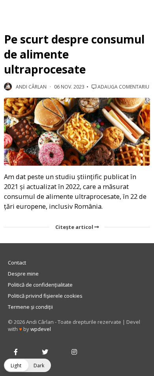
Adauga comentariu (122, 86)
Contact (17, 262)
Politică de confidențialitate (40, 284)
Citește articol (74, 227)
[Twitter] (45, 352)
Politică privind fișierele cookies (45, 295)
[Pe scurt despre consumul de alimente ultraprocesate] (77, 132)
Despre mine (23, 273)
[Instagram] (74, 352)
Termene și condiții (30, 306)
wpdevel (40, 329)
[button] (27, 365)
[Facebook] (16, 352)
